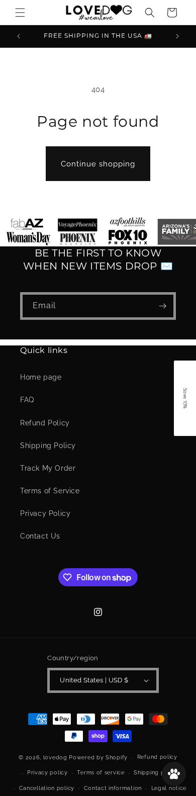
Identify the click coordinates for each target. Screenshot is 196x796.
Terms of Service (50, 491)
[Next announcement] (177, 36)
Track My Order (47, 468)
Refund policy (157, 757)
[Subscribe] (162, 306)
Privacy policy (47, 772)
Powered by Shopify (98, 757)
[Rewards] (174, 774)
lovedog (56, 757)
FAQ (27, 400)
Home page (40, 377)
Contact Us (40, 536)
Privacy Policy (45, 513)
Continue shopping (98, 163)
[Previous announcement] (19, 36)
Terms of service (100, 772)
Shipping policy (156, 772)
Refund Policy (45, 423)
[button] (20, 13)
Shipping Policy (48, 445)
